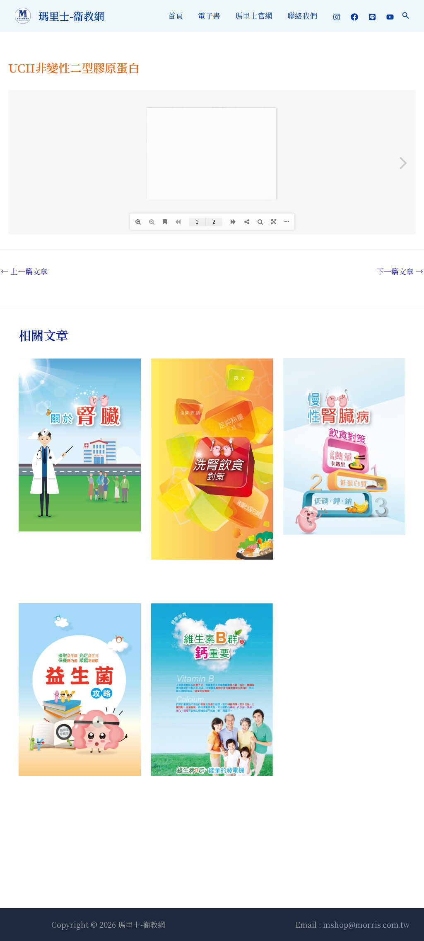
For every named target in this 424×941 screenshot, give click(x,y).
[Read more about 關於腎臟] (80, 443)
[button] (406, 15)
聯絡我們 (302, 15)
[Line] (372, 17)
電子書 (209, 15)
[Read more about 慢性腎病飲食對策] (344, 445)
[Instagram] (336, 17)
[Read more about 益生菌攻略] (80, 688)
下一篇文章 (399, 271)
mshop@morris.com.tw (365, 924)
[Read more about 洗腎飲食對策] (212, 457)
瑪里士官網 (253, 15)
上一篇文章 (24, 271)
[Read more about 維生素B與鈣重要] (212, 688)
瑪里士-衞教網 (71, 15)
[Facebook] (354, 17)
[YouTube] (390, 17)
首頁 (175, 15)
